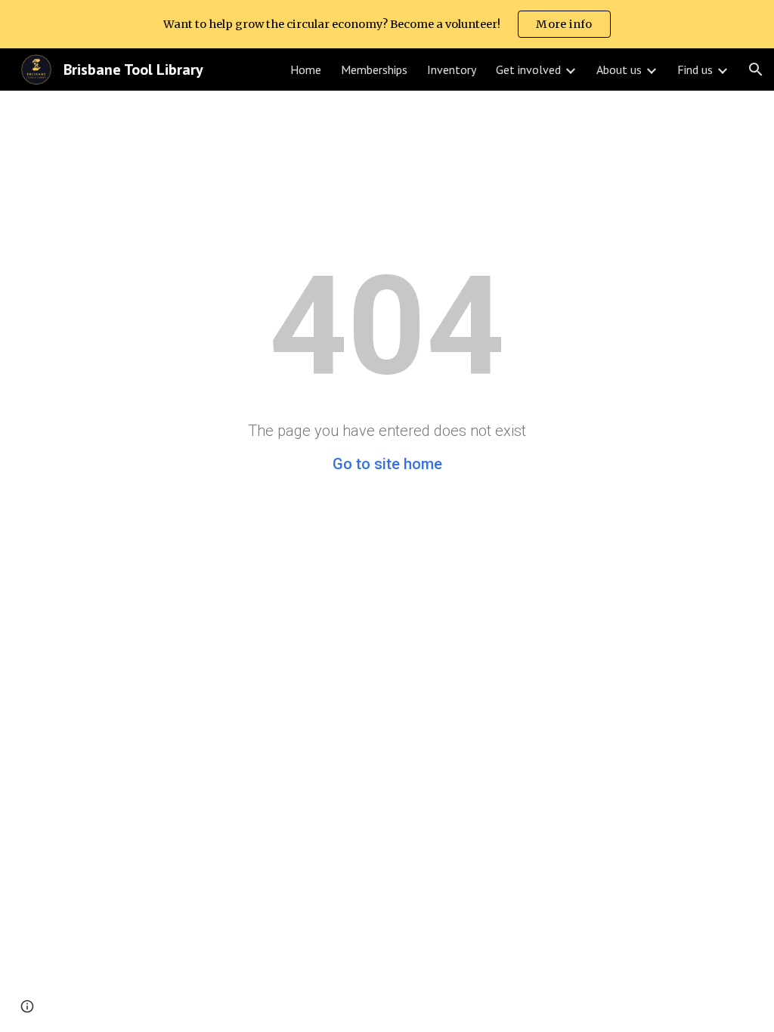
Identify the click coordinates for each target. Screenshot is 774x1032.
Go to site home (387, 464)
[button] (756, 69)
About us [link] (619, 69)
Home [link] (305, 69)
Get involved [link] (528, 69)
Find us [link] (695, 69)
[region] (387, 24)
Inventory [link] (451, 69)
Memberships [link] (374, 69)
